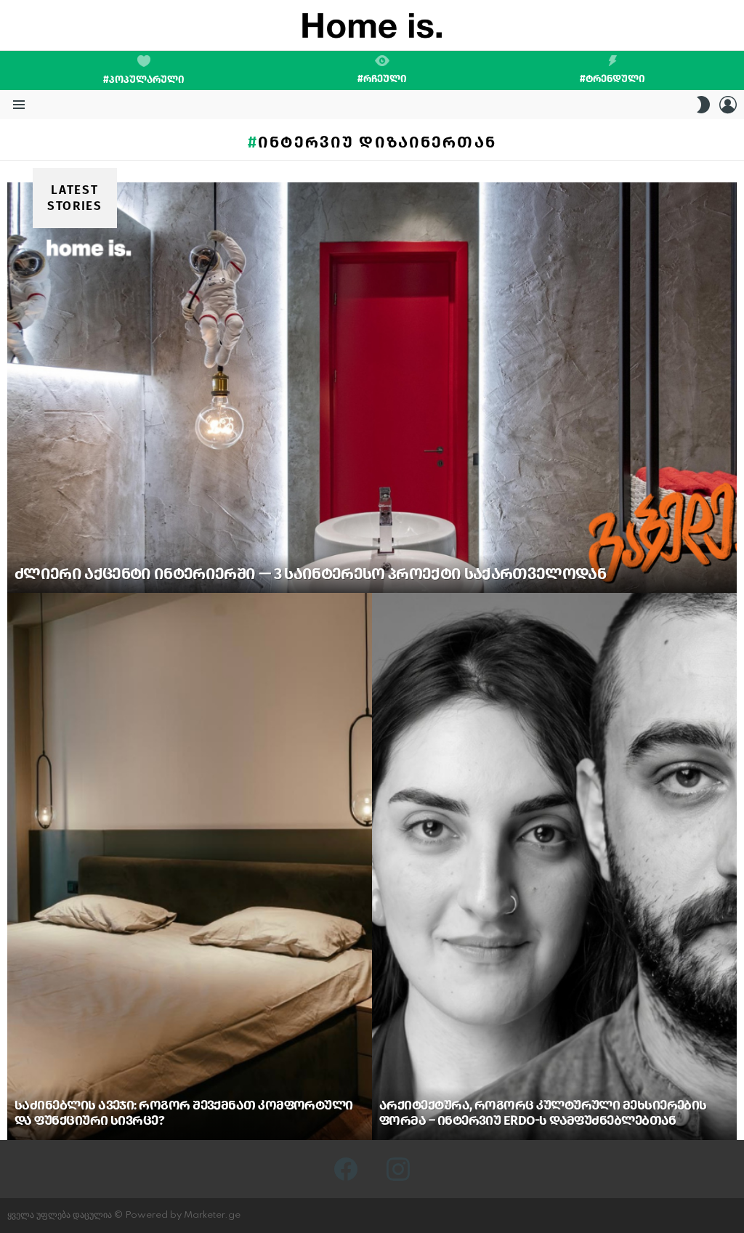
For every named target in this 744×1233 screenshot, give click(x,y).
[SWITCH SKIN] (703, 104)
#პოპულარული (144, 79)
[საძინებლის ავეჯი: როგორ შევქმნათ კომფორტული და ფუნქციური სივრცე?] (189, 866)
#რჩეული (382, 78)
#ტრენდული (612, 78)
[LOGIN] (728, 104)
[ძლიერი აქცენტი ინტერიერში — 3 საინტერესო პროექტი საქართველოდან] (372, 387)
